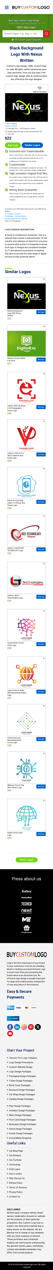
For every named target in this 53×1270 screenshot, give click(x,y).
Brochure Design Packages (22, 1090)
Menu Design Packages (20, 1115)
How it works (15, 1173)
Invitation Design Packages (22, 1110)
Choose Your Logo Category (23, 1058)
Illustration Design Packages (22, 1124)
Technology (14, 1164)
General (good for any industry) (16, 219)
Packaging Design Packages (22, 1076)
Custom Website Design (20, 1067)
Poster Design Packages (21, 1133)
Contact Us (14, 1196)
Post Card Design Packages (22, 1119)
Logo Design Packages (20, 1071)
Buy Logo (13, 145)
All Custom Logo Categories (28, 39)
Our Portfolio (15, 1160)
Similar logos (32, 145)
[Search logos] (46, 33)
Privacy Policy (15, 1192)
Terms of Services (18, 1187)
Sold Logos (14, 1169)
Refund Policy (15, 1183)
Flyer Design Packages (20, 1106)
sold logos (29, 27)
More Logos (27, 859)
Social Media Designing (20, 1138)
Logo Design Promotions (21, 1062)
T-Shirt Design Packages (21, 1080)
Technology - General (12, 214)
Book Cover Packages (19, 1085)
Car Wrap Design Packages (22, 1094)
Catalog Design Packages (21, 1099)
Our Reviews (15, 1155)
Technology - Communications (15, 216)
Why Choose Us (17, 1178)
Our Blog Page (16, 1151)
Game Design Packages (20, 1129)
